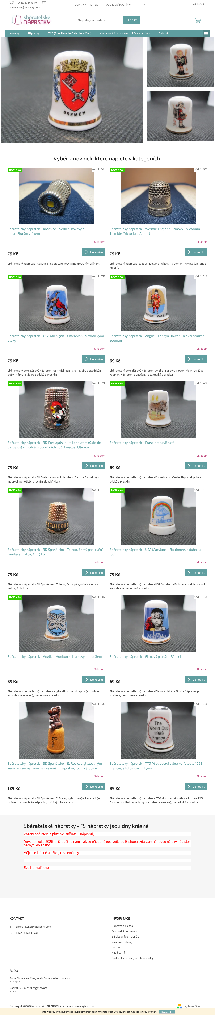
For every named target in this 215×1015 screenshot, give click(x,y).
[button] (11, 90)
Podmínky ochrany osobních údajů (133, 958)
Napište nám (119, 953)
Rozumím (167, 1011)
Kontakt (117, 947)
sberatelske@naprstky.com (33, 927)
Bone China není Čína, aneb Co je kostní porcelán (40, 978)
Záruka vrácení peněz (125, 937)
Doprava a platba (86, 5)
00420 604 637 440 (27, 933)
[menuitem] (14, 33)
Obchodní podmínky (119, 5)
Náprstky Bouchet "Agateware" (29, 988)
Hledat (131, 20)
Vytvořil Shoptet (195, 1006)
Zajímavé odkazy (122, 942)
